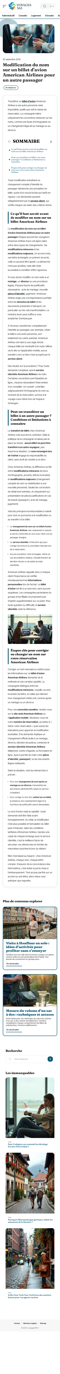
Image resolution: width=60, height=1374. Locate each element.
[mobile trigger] (5, 6)
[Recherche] (45, 6)
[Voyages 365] (20, 6)
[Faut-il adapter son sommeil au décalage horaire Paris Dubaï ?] (30, 1107)
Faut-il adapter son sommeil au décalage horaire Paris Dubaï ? (28, 1145)
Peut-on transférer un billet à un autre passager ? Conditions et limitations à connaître (28, 159)
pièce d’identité (16, 293)
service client (37, 201)
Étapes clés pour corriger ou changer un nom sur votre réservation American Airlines (29, 169)
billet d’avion (29, 101)
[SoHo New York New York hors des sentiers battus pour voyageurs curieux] (30, 1258)
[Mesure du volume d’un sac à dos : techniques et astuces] (30, 990)
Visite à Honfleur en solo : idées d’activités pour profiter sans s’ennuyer (27, 947)
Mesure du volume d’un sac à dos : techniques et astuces (30, 1012)
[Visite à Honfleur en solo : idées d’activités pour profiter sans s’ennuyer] (30, 923)
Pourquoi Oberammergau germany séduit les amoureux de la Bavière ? (30, 1220)
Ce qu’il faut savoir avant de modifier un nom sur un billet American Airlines (29, 150)
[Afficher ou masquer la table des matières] (46, 141)
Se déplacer (11, 88)
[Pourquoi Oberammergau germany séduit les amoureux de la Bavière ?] (30, 1183)
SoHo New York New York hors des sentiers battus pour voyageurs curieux (29, 1296)
